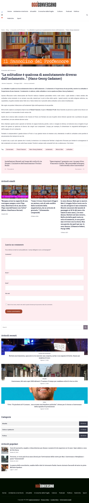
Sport (19, 18)
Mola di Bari (59, 149)
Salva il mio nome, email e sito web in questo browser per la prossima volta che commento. (30, 304)
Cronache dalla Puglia (46, 11)
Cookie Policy (55, 500)
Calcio (44, 402)
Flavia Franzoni (21, 149)
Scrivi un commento (29, 84)
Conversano (9, 149)
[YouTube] (2, 17)
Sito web (7, 293)
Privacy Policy (45, 500)
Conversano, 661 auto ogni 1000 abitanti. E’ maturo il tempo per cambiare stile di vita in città (44, 381)
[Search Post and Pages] (87, 15)
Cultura (59, 11)
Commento (8, 254)
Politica (76, 11)
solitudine (69, 149)
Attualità (33, 11)
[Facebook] (2, 12)
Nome (7, 272)
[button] (3, 499)
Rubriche (10, 18)
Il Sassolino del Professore (8, 70)
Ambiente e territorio (20, 11)
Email (7, 283)
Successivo (78, 169)
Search (85, 327)
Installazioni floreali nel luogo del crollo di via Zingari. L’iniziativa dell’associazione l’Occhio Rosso (23, 163)
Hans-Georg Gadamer (35, 149)
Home (9, 11)
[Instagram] (2, 15)
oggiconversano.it (34, 500)
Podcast (69, 11)
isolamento (49, 149)
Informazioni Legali (65, 500)
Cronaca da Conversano (44, 353)
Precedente (10, 169)
